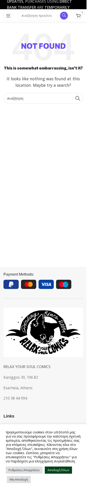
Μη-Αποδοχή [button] (19, 479)
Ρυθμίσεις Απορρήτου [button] (24, 470)
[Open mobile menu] (8, 15)
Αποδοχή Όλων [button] (58, 470)
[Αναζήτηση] (77, 98)
